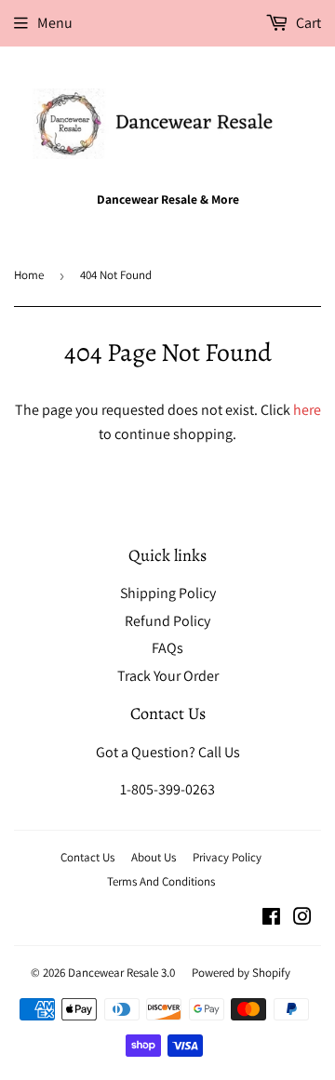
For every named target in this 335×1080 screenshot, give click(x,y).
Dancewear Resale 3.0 (121, 972)
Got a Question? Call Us (168, 752)
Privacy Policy (227, 857)
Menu (55, 23)
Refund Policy (167, 621)
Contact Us (87, 857)
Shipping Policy (168, 593)
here (307, 410)
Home (29, 275)
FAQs (167, 648)
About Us (153, 857)
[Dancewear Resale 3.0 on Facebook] (271, 918)
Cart (307, 23)
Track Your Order (168, 676)
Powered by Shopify (241, 972)
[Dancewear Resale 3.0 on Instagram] (302, 918)
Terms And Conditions (161, 881)
